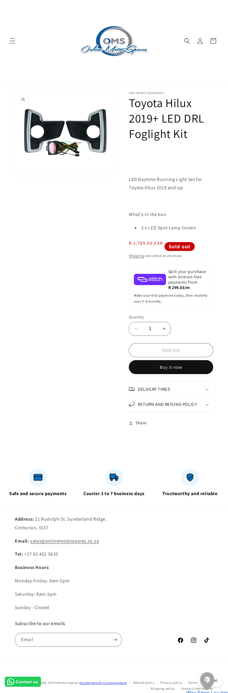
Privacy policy (171, 683)
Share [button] (141, 422)
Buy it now (171, 367)
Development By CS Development (103, 683)
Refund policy (143, 683)
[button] (12, 40)
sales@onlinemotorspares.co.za (64, 541)
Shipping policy (163, 688)
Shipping (136, 255)
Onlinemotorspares (63, 683)
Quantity (136, 317)
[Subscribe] (114, 640)
